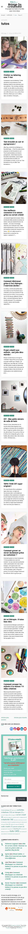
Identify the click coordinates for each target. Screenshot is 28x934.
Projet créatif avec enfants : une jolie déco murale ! (13, 352)
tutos (12, 71)
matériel (13, 824)
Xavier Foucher (10, 883)
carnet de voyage (8, 817)
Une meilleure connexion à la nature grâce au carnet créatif (13, 212)
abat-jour (14, 810)
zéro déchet (4, 833)
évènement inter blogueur (14, 833)
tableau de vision (5, 831)
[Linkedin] (21, 728)
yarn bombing (23, 831)
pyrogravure (4, 828)
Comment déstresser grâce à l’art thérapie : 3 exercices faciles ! (13, 283)
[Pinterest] (18, 728)
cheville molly (15, 817)
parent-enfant (18, 826)
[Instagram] (14, 728)
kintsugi (3, 824)
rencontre (23, 828)
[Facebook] (11, 728)
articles (6, 71)
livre (8, 824)
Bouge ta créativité (15, 5)
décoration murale (6, 822)
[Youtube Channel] (25, 728)
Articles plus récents (20, 717)
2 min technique (6, 810)
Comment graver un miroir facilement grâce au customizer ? (14, 553)
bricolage (13, 815)
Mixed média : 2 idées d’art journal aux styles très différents (15, 856)
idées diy (24, 822)
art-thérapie (18, 812)
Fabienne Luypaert (12, 843)
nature (17, 824)
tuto (14, 831)
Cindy (7, 872)
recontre (10, 828)
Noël (22, 824)
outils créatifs (7, 827)
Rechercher (4, 796)
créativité (7, 819)
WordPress (19, 927)
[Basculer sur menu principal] (2, 6)
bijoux (8, 815)
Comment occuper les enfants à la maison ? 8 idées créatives (14, 686)
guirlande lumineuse (16, 822)
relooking (17, 829)
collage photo (23, 817)
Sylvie (7, 854)
